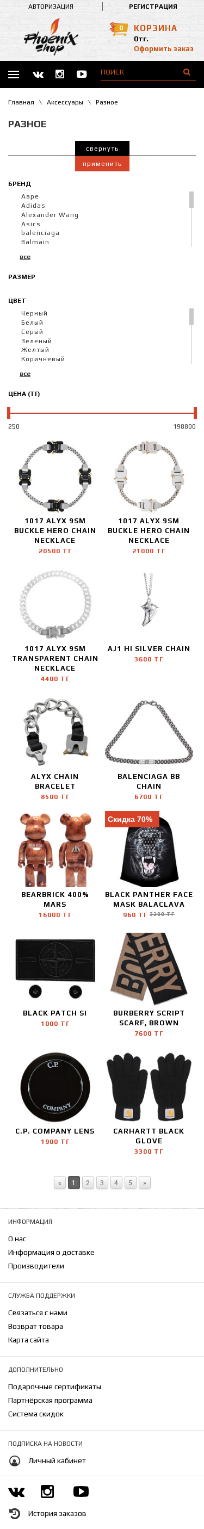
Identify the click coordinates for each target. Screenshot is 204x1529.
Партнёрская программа (50, 1400)
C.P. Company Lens (55, 1131)
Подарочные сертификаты (54, 1386)
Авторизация (50, 6)
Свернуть (102, 148)
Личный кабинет (57, 1461)
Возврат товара (35, 1326)
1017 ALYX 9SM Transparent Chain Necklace (55, 658)
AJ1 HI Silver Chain (149, 649)
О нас (17, 1238)
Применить (102, 164)
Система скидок (36, 1413)
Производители (36, 1265)
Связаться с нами (37, 1312)
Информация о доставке (51, 1252)
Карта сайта (28, 1339)
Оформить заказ (164, 49)
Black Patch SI (55, 1013)
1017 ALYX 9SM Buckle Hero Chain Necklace (55, 530)
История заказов (57, 1513)
